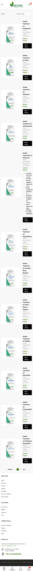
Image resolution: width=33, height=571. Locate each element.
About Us (3, 483)
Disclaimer (4, 491)
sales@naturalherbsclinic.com (8, 545)
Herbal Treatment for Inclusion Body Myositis (27, 268)
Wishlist (3, 509)
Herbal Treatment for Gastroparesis (27, 123)
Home (2, 480)
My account (4, 507)
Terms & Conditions (6, 494)
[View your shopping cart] (29, 4)
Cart (2, 515)
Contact (3, 485)
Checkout (3, 512)
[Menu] (3, 4)
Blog (2, 533)
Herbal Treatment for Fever (26, 58)
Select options (26, 45)
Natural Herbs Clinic (16, 562)
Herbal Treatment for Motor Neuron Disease (26, 304)
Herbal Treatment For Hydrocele (27, 155)
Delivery (3, 488)
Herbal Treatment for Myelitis (26, 338)
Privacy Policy (4, 496)
